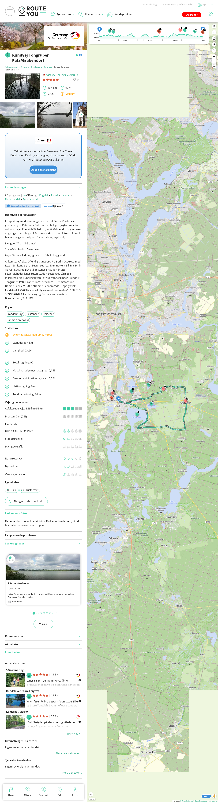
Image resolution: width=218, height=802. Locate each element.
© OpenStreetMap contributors (205, 801)
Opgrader (192, 14)
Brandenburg (36, 67)
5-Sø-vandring (15, 670)
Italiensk (66, 195)
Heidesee (48, 314)
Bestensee (48, 67)
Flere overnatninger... (69, 753)
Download (43, 795)
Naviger (11, 795)
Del (59, 795)
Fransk (55, 195)
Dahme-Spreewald (18, 320)
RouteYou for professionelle (177, 4)
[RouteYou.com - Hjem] (32, 11)
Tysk (25, 199)
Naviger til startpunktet (28, 501)
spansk (34, 199)
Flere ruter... (74, 734)
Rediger (75, 795)
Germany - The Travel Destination (62, 74)
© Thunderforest (186, 801)
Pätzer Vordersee (18, 583)
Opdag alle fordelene (43, 170)
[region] (152, 412)
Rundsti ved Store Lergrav (22, 691)
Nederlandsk (12, 199)
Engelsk (43, 195)
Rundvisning (150, 4)
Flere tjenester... (72, 772)
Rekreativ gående (12, 67)
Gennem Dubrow (17, 712)
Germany (25, 67)
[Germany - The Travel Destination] (64, 41)
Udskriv (27, 795)
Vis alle (43, 624)
